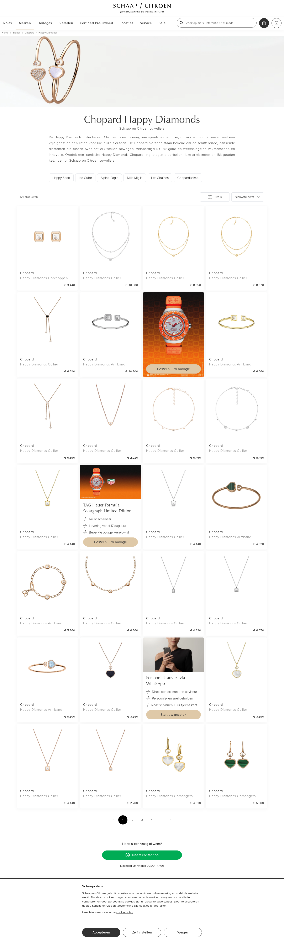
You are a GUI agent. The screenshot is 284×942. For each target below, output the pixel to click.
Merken (25, 23)
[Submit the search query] (181, 22)
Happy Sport (61, 178)
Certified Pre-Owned (96, 23)
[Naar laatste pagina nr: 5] (170, 819)
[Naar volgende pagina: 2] (161, 819)
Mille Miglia (134, 178)
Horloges (45, 23)
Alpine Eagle (109, 178)
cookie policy (124, 912)
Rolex (7, 23)
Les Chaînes (160, 178)
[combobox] (247, 197)
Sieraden (66, 23)
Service (146, 23)
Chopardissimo (188, 178)
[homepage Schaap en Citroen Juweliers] (142, 8)
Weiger (182, 932)
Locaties (126, 23)
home (5, 32)
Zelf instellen (142, 932)
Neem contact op (145, 855)
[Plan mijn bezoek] (264, 23)
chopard (29, 32)
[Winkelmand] (277, 23)
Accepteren (101, 932)
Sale (162, 23)
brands (17, 32)
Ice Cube (85, 178)
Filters (218, 197)
